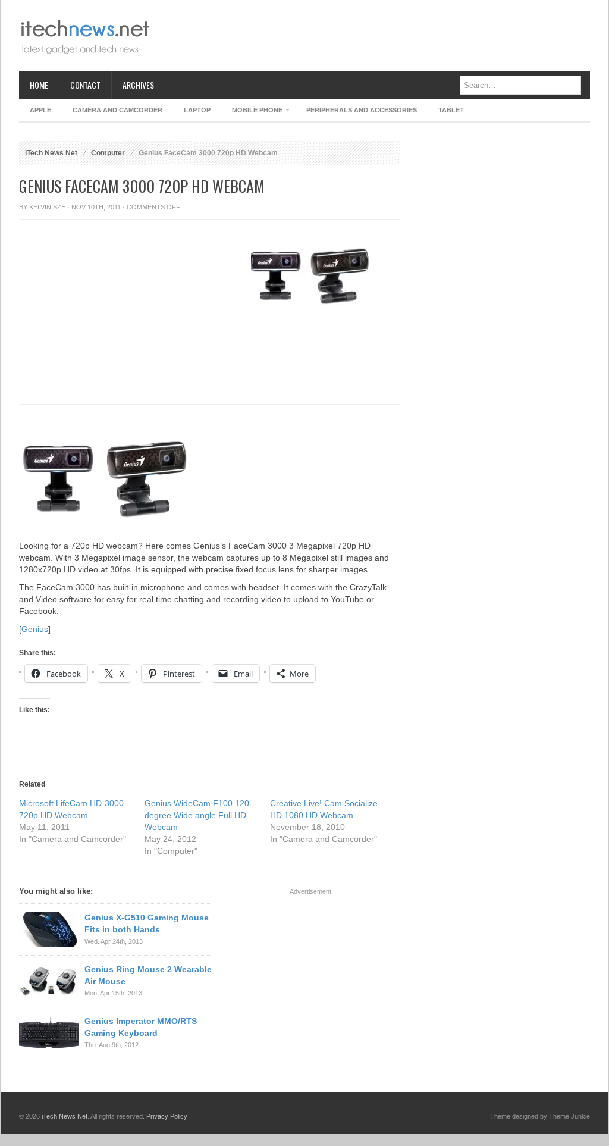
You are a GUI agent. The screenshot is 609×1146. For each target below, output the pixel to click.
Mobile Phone (251, 112)
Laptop (197, 110)
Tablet (451, 110)
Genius (34, 629)
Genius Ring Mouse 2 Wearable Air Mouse (148, 975)
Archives (138, 85)
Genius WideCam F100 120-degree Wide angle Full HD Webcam (198, 815)
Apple (40, 110)
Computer (108, 153)
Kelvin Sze (47, 207)
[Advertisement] (373, 35)
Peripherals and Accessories (361, 110)
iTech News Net (51, 153)
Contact (85, 85)
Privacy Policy (166, 1116)
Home (39, 85)
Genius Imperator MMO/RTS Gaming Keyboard (140, 1027)
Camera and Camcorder (117, 110)
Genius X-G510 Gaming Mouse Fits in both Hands (146, 923)
